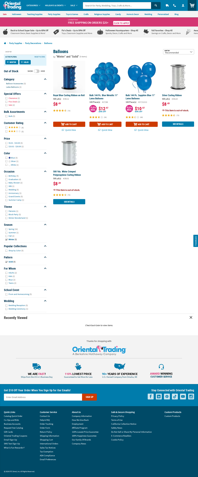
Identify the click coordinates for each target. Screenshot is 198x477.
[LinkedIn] (159, 396)
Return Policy (46, 431)
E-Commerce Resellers (121, 435)
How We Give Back (80, 420)
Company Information (82, 416)
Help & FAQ (45, 420)
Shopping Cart (46, 439)
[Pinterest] (167, 396)
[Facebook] (151, 396)
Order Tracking (46, 423)
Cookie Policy (117, 439)
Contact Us (45, 416)
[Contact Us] (175, 5)
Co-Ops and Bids (11, 420)
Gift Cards (8, 431)
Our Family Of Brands (81, 439)
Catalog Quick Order (13, 416)
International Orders (49, 443)
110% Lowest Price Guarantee (85, 431)
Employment (77, 423)
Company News (79, 443)
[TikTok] (175, 396)
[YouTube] (183, 396)
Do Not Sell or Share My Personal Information (131, 431)
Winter (13, 62)
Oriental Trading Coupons (15, 435)
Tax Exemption (46, 451)
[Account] (183, 5)
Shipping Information (49, 435)
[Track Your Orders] (167, 5)
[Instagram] (191, 396)
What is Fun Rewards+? (14, 447)
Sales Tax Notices (48, 447)
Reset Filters (39, 57)
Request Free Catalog (13, 427)
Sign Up (89, 397)
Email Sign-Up (10, 439)
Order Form (45, 427)
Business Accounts (12, 423)
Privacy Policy (117, 416)
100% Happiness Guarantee (84, 435)
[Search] (156, 5)
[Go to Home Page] (5, 43)
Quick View (70, 129)
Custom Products (172, 416)
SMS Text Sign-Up (12, 443)
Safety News (116, 427)
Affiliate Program (79, 427)
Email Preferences (48, 459)
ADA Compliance (47, 455)
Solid (26, 62)
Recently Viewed (15, 317)
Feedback (195, 241)
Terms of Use (116, 420)
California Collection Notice (123, 423)
